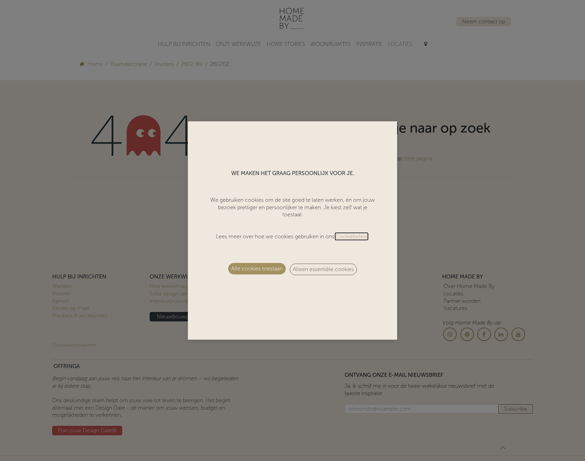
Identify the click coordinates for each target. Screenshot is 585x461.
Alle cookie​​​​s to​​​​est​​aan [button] (257, 268)
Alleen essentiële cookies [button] (323, 269)
